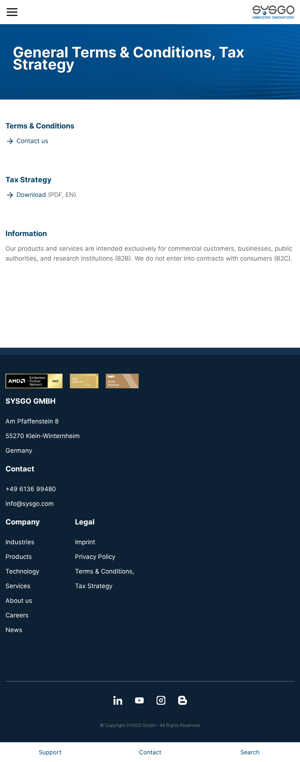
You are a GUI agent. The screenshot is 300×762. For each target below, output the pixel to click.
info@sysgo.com (29, 503)
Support (50, 752)
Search (249, 752)
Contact (150, 752)
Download (31, 194)
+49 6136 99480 (30, 489)
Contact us (32, 141)
